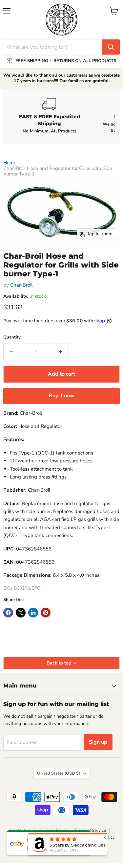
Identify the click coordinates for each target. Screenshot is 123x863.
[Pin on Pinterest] (46, 613)
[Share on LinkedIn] (33, 613)
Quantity (12, 337)
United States (58, 773)
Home (9, 163)
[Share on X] (21, 613)
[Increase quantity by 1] (60, 351)
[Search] (111, 47)
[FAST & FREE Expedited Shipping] (49, 116)
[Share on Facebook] (8, 613)
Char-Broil (21, 285)
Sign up (98, 742)
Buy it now (61, 395)
